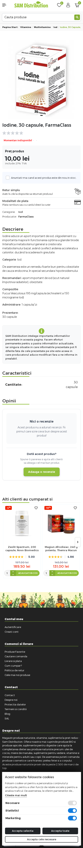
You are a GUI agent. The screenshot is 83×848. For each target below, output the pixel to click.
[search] (77, 17)
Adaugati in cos (28, 573)
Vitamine (25, 27)
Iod (55, 27)
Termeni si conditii (16, 709)
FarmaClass (26, 216)
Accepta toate (60, 830)
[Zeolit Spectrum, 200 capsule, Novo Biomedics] (22, 523)
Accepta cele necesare (41, 839)
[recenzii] (39, 133)
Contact (10, 695)
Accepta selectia (22, 830)
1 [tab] (41, 115)
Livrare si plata (13, 661)
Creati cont (12, 631)
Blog (7, 713)
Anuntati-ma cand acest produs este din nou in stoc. (43, 177)
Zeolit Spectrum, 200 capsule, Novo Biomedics (22, 548)
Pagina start (10, 27)
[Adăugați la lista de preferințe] (36, 508)
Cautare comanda (16, 656)
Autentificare (13, 627)
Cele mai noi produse (17, 674)
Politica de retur (14, 670)
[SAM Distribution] (31, 5)
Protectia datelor (15, 704)
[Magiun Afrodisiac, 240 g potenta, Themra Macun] (61, 523)
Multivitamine (42, 27)
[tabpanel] (41, 79)
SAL (7, 718)
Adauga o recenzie (41, 472)
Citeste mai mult (16, 795)
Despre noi (11, 699)
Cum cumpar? (13, 665)
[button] (7, 5)
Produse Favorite (15, 651)
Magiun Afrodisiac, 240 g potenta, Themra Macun (61, 548)
